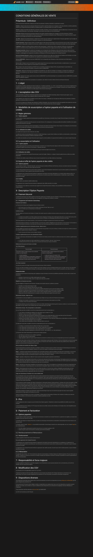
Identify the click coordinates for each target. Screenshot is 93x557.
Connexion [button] (72, 2)
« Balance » (29, 424)
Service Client (36, 489)
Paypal (73, 424)
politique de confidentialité (66, 480)
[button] (46, 2)
